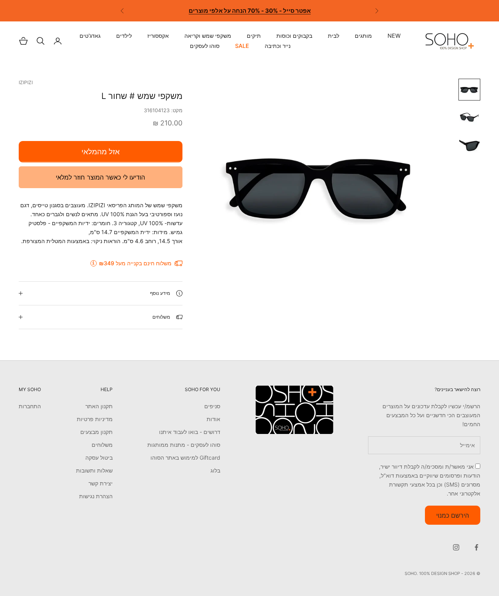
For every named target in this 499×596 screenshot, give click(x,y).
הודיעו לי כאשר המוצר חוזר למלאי (100, 177)
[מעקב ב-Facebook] (476, 547)
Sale (242, 46)
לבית (333, 36)
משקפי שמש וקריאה (207, 36)
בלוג (215, 470)
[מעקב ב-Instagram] (456, 547)
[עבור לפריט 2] (469, 118)
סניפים (212, 406)
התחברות (30, 406)
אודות (213, 419)
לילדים (124, 36)
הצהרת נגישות (96, 496)
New (394, 36)
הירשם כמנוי (452, 515)
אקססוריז (158, 36)
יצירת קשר (100, 483)
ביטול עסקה (99, 457)
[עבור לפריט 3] (469, 146)
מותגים (363, 36)
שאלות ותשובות (94, 470)
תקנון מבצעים (96, 431)
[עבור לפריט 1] (469, 90)
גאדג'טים (90, 36)
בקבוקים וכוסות (294, 36)
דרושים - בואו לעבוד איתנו (189, 431)
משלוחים (102, 444)
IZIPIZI (26, 82)
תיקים (254, 36)
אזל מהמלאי (100, 151)
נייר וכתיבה (277, 46)
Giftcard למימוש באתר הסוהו (185, 457)
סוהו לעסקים (204, 46)
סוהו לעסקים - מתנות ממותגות (183, 444)
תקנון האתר (99, 406)
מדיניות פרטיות (95, 419)
